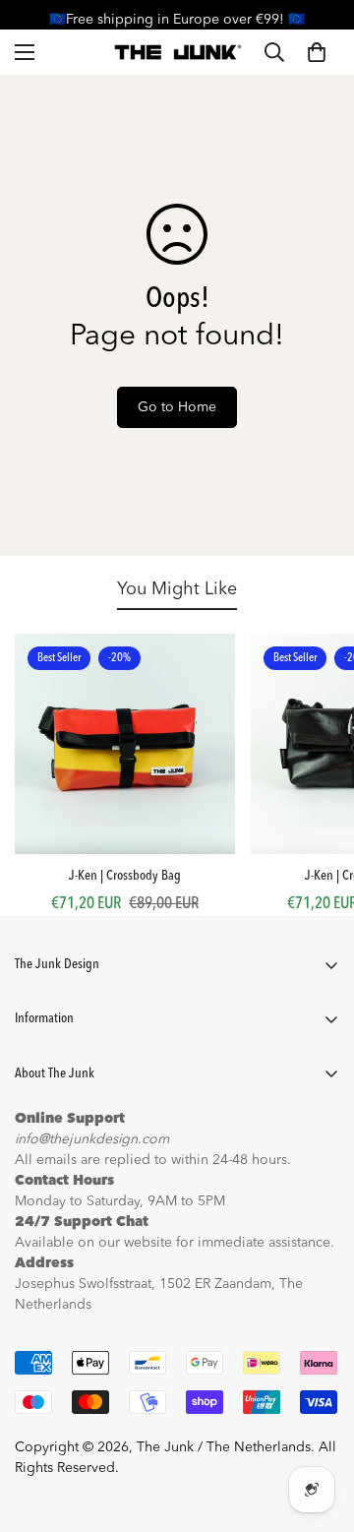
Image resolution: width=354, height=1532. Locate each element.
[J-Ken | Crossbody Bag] (125, 744)
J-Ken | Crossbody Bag (125, 876)
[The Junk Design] (177, 52)
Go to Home (177, 407)
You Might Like (177, 589)
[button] (316, 52)
